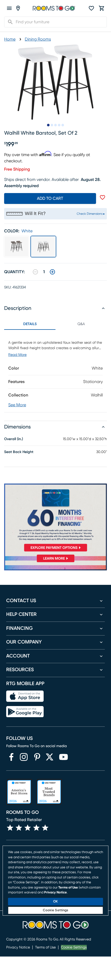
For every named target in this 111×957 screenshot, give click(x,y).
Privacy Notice (18, 947)
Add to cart (50, 198)
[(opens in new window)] (11, 757)
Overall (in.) (13, 439)
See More (17, 405)
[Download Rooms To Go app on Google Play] (25, 711)
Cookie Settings (74, 947)
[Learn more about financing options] (55, 562)
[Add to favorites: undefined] (102, 197)
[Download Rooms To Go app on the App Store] (25, 696)
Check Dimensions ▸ (91, 213)
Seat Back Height (18, 452)
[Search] (8, 22)
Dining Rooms (38, 39)
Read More (17, 355)
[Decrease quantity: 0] (35, 271)
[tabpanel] (55, 371)
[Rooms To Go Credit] (55, 519)
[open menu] (9, 8)
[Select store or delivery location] (18, 8)
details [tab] (30, 324)
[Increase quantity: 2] (52, 271)
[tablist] (55, 324)
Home (9, 39)
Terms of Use (45, 947)
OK (55, 901)
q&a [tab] (81, 324)
